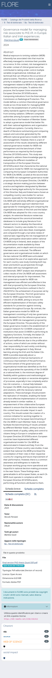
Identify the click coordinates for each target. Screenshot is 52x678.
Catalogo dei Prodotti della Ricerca (25, 19)
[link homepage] (11, 4)
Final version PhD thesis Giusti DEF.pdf (19, 562)
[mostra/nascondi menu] (49, 5)
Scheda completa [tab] (34, 488)
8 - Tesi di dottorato (13, 22)
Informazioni (12, 606)
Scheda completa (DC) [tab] (17, 494)
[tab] (35, 494)
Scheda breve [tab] (12, 488)
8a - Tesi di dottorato (34, 22)
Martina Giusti (11, 39)
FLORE (4, 19)
